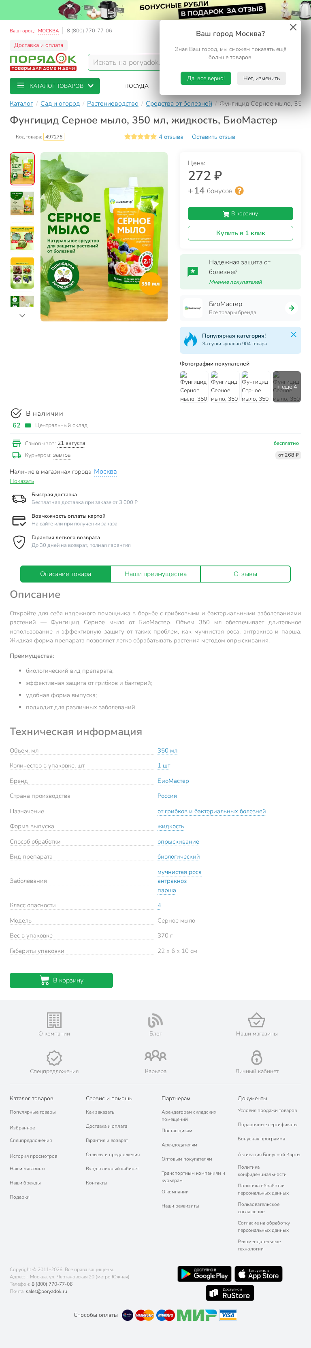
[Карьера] (155, 1055)
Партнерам (176, 1098)
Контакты (96, 1183)
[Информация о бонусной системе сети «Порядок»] (239, 190)
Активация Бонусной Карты (269, 1154)
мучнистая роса (180, 872)
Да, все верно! (206, 78)
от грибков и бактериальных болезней (212, 811)
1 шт (164, 765)
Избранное (22, 1128)
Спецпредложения (31, 1140)
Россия (167, 796)
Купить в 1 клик (240, 233)
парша (167, 890)
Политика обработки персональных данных (263, 1189)
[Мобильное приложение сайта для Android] (204, 1274)
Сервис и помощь (109, 1098)
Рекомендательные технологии (259, 1245)
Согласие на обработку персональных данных (264, 1226)
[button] (55, 86)
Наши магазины (27, 1168)
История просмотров (33, 1156)
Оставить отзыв (213, 137)
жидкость (171, 826)
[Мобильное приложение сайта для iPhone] (258, 1274)
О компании (175, 1192)
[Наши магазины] (256, 1019)
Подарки (20, 1197)
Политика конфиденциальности (262, 1171)
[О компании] (54, 1020)
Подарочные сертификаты (268, 1124)
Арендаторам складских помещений (189, 1116)
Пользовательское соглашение (258, 1208)
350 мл (167, 750)
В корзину (244, 213)
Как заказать (100, 1112)
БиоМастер (173, 781)
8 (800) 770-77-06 (89, 30)
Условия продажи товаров (267, 1110)
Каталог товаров (31, 1098)
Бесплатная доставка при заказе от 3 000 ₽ (85, 502)
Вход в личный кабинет (112, 1168)
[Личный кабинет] (256, 1057)
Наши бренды (25, 1183)
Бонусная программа (261, 1138)
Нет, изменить (261, 78)
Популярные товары (33, 1112)
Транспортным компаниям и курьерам (193, 1177)
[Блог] (155, 1020)
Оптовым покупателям (187, 1159)
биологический (179, 857)
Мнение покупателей (235, 282)
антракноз (172, 881)
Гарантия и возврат (107, 1140)
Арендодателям (179, 1145)
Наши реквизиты (180, 1206)
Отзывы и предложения (113, 1154)
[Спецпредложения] (54, 1058)
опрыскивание (178, 842)
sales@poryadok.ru (46, 1291)
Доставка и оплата (38, 45)
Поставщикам (177, 1130)
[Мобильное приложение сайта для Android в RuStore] (230, 1293)
